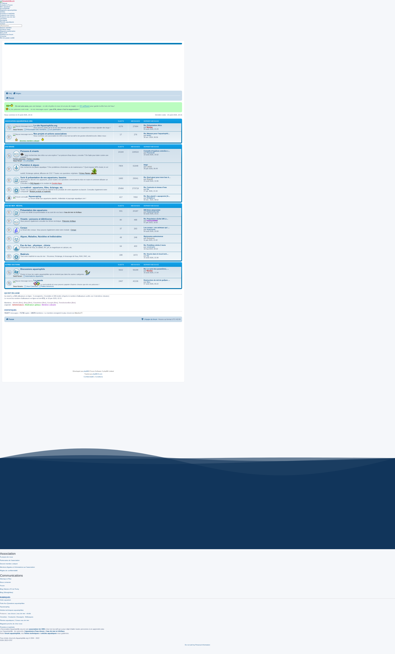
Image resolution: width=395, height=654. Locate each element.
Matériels (24, 254)
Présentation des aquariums (33, 210)
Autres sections (12, 264)
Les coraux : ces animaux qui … (157, 227)
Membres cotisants (49, 305)
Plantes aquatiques (7, 22)
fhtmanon (151, 238)
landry (149, 135)
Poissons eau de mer (7, 17)
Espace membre (6, 28)
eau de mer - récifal (24, 613)
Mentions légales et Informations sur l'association (17, 567)
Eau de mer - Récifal (14, 206)
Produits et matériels (7, 13)
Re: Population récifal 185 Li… (156, 219)
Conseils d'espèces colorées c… (157, 151)
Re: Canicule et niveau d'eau (155, 187)
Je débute (3, 3)
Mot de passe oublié (7, 38)
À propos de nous (6, 557)
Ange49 (150, 179)
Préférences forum (6, 34)
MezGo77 (78, 313)
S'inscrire (3, 36)
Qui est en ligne (12, 293)
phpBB (86, 371)
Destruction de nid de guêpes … (157, 280)
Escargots (3, 20)
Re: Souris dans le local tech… (156, 254)
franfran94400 (152, 221)
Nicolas (150, 127)
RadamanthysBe (153, 212)
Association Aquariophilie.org (19, 121)
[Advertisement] (93, 67)
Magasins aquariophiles (8, 10)
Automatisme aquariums (34, 276)
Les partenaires (55, 129)
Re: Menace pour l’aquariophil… (157, 133)
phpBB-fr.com (97, 374)
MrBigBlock (151, 198)
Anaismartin (151, 229)
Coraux (2, 24)
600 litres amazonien (152, 210)
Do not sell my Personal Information (197, 645)
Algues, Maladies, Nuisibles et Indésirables (41, 236)
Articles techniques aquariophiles (11, 610)
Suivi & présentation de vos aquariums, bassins (43, 177)
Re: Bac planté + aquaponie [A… (157, 196)
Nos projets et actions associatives (50, 134)
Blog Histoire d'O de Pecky (9, 589)
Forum (2, 585)
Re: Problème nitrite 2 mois (155, 245)
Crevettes (3, 18)
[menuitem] (9, 93)
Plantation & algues (29, 165)
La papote (38, 280)
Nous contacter (5, 582)
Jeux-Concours (32, 286)
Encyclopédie (5, 8)
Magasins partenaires (7, 31)
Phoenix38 (150, 153)
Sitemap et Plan (5, 579)
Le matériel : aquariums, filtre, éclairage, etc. (41, 187)
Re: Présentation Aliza (153, 125)
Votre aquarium (5, 600)
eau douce (12, 613)
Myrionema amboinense (153, 236)
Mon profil (3, 33)
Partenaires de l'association (10, 560)
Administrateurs (18, 305)
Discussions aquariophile (32, 269)
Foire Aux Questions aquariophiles (12, 603)
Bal (148, 189)
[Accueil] (7, 1)
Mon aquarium (5, 7)
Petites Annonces (47, 286)
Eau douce (9, 147)
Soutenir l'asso (5, 29)
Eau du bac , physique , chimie (35, 245)
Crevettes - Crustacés (7, 617)
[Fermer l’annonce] (180, 104)
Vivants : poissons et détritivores (36, 219)
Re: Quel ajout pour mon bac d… (157, 177)
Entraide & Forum (6, 5)
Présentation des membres (36, 129)
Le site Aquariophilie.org (45, 125)
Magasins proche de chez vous (11, 624)
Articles (2, 12)
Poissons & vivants (29, 151)
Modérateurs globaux (33, 305)
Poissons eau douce (7, 15)
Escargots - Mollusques (25, 617)
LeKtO (149, 167)
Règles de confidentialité (9, 570)
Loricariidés (29, 161)
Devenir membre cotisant (9, 564)
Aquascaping (35, 196)
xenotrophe (151, 247)
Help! (146, 165)
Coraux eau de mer (22, 620)
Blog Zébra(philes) (6, 592)
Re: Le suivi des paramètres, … (156, 269)
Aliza (148, 282)
